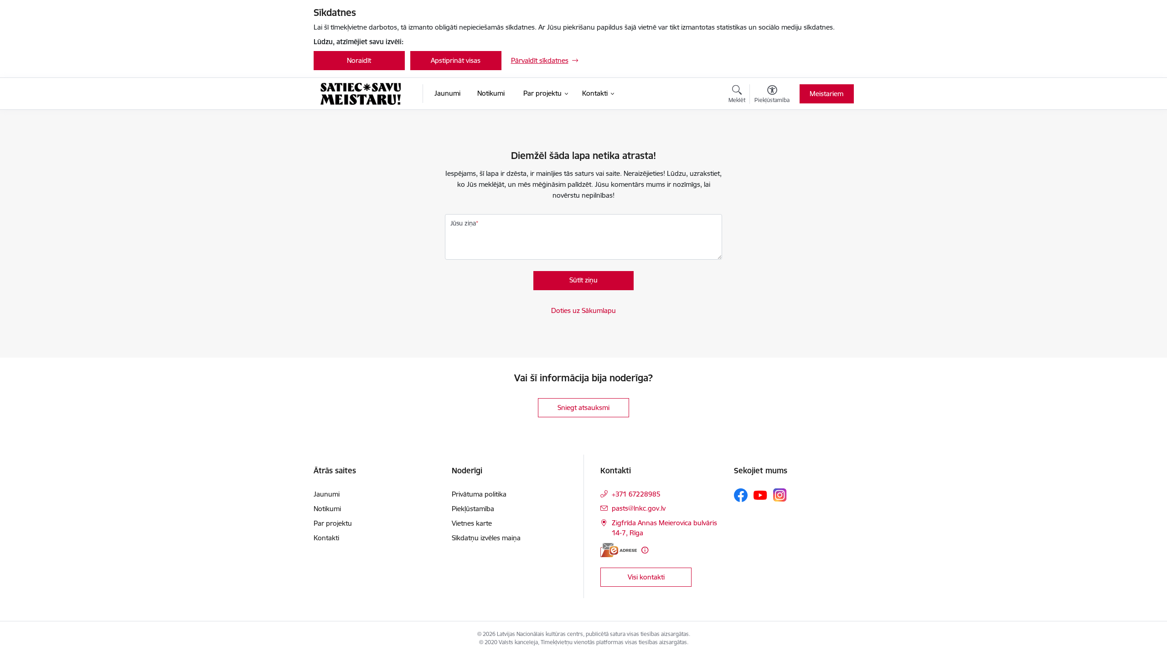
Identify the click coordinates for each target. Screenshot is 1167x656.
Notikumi (327, 508)
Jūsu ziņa (463, 223)
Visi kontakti (646, 577)
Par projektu (333, 523)
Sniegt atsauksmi (583, 407)
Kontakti (326, 537)
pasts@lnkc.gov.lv (639, 508)
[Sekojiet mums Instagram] (780, 495)
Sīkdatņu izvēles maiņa (486, 537)
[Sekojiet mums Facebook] (741, 495)
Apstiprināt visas (455, 60)
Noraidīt (359, 60)
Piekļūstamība (473, 508)
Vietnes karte (472, 523)
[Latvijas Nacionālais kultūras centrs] (360, 94)
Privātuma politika (479, 494)
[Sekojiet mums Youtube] (760, 494)
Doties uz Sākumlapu (583, 310)
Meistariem (826, 93)
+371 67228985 (636, 494)
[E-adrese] (618, 550)
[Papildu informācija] (644, 550)
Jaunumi (327, 494)
